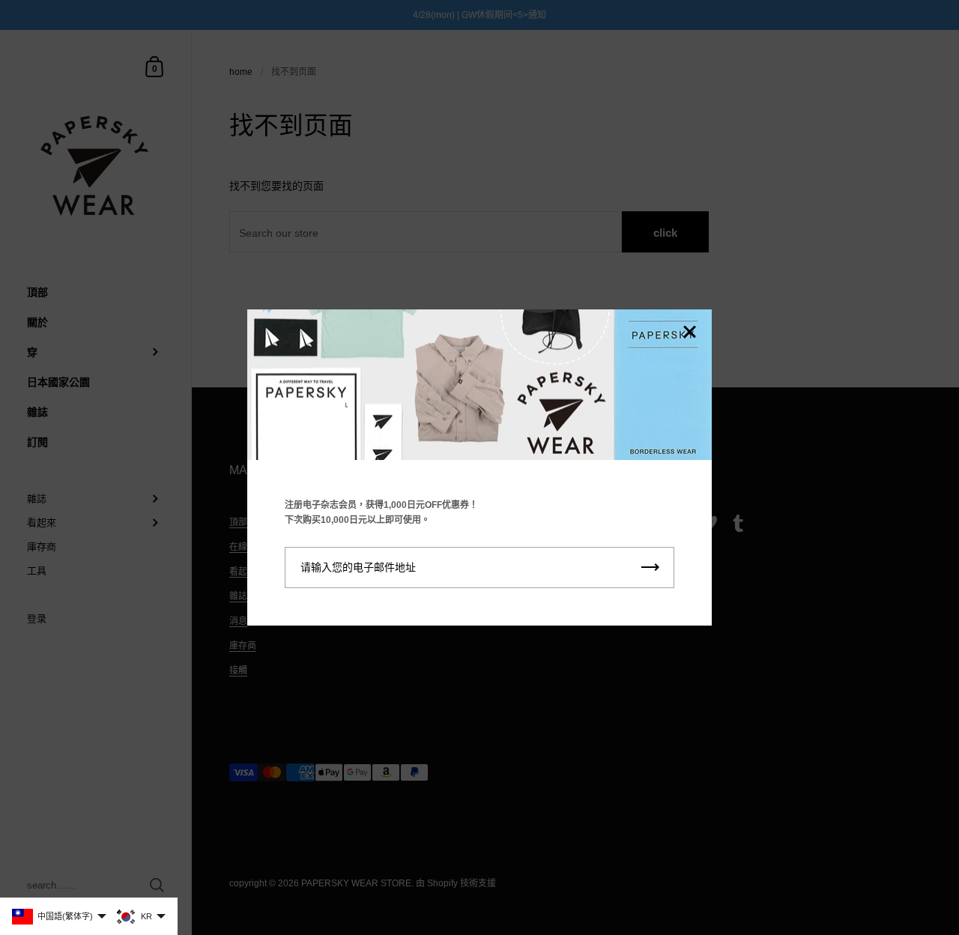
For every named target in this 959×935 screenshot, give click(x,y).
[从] (689, 333)
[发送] (650, 567)
